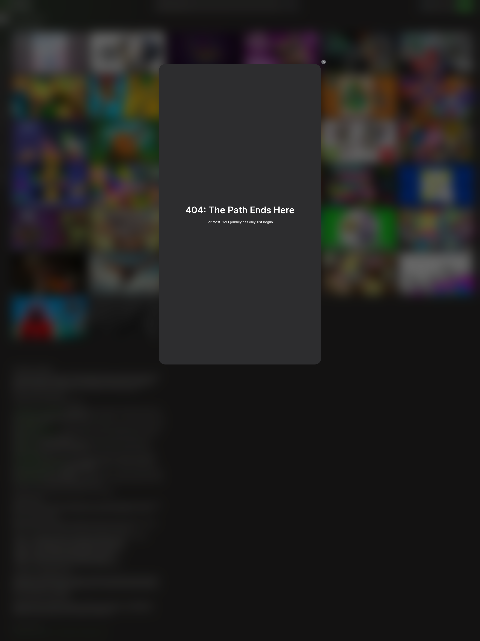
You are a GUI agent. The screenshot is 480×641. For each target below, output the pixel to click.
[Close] (323, 62)
